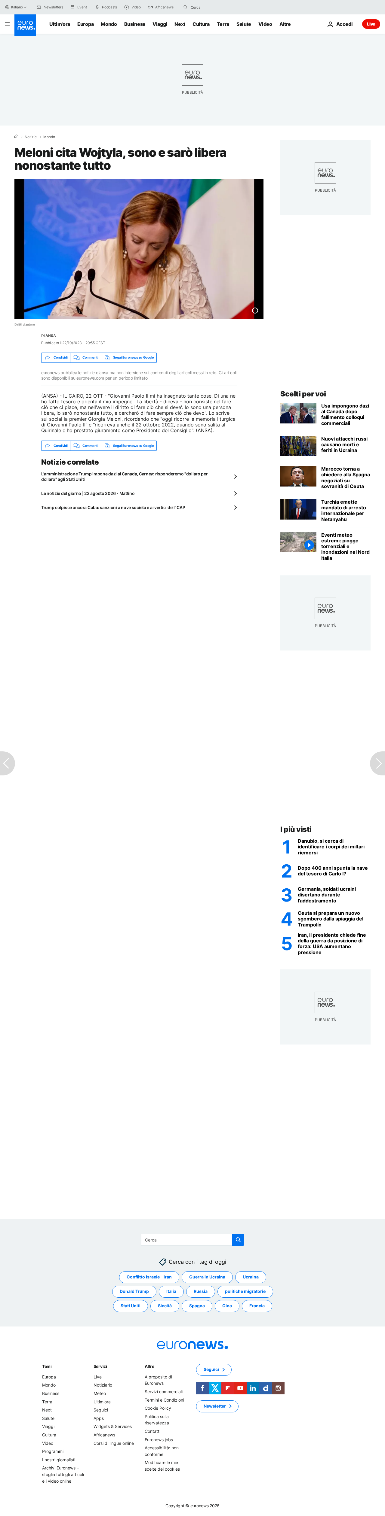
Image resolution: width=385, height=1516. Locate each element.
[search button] (185, 7)
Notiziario (103, 1385)
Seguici (101, 1410)
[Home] (16, 137)
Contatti (152, 1431)
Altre (149, 1366)
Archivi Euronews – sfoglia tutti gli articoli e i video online (63, 1475)
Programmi (52, 1451)
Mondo (109, 24)
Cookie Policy (158, 1408)
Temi (47, 1366)
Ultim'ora (59, 24)
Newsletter (215, 1406)
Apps (99, 1418)
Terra (223, 24)
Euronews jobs (159, 1439)
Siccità (165, 1305)
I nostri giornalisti (58, 1459)
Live (371, 23)
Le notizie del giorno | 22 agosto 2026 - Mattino (88, 493)
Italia (171, 1291)
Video (265, 24)
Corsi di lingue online (114, 1443)
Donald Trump (134, 1291)
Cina (227, 1305)
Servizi (100, 1366)
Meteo (100, 1393)
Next (179, 24)
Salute (243, 24)
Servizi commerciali (164, 1391)
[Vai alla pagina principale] (25, 25)
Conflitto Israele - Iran (149, 1277)
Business (134, 24)
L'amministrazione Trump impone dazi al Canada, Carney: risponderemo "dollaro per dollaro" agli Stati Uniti (124, 476)
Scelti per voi (303, 394)
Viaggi (159, 24)
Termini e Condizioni (164, 1399)
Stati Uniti (130, 1305)
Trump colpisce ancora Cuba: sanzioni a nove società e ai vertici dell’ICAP (113, 507)
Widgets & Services (113, 1426)
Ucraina (251, 1277)
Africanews (104, 1434)
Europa (85, 24)
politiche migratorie (245, 1291)
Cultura (201, 24)
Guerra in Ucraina (207, 1277)
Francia (257, 1305)
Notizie (31, 137)
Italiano (17, 7)
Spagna (197, 1305)
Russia (201, 1291)
